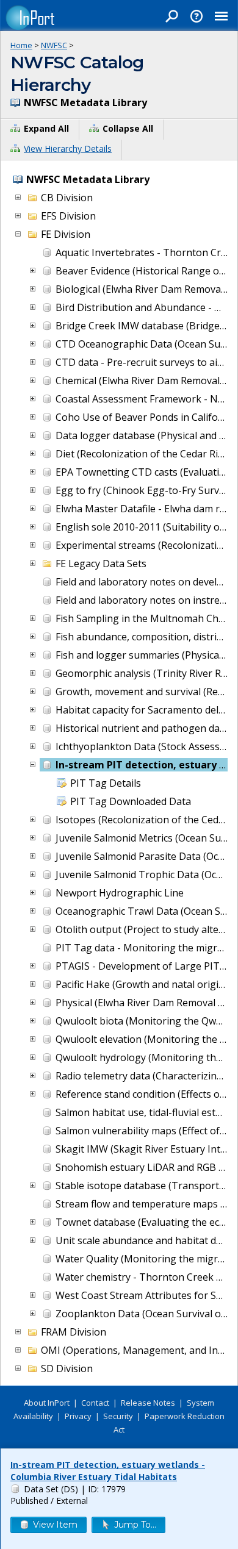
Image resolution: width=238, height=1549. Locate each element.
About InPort (47, 1402)
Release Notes (148, 1402)
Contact (95, 1402)
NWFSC (54, 45)
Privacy (78, 1416)
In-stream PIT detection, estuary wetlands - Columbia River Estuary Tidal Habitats (107, 1471)
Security (118, 1416)
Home (21, 45)
